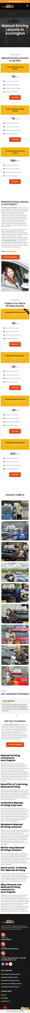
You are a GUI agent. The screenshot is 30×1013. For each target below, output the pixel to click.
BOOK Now (15, 97)
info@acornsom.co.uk (9, 906)
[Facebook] (3, 964)
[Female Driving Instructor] (15, 987)
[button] (25, 5)
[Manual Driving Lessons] (15, 977)
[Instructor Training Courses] (15, 983)
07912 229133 (18, 904)
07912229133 (11, 251)
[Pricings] (15, 998)
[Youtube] (6, 964)
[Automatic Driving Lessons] (15, 974)
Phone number (4, 937)
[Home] (15, 995)
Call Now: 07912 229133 (15, 1)
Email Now (3, 947)
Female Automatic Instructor (18, 881)
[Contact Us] (15, 1001)
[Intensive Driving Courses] (15, 980)
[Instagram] (10, 964)
